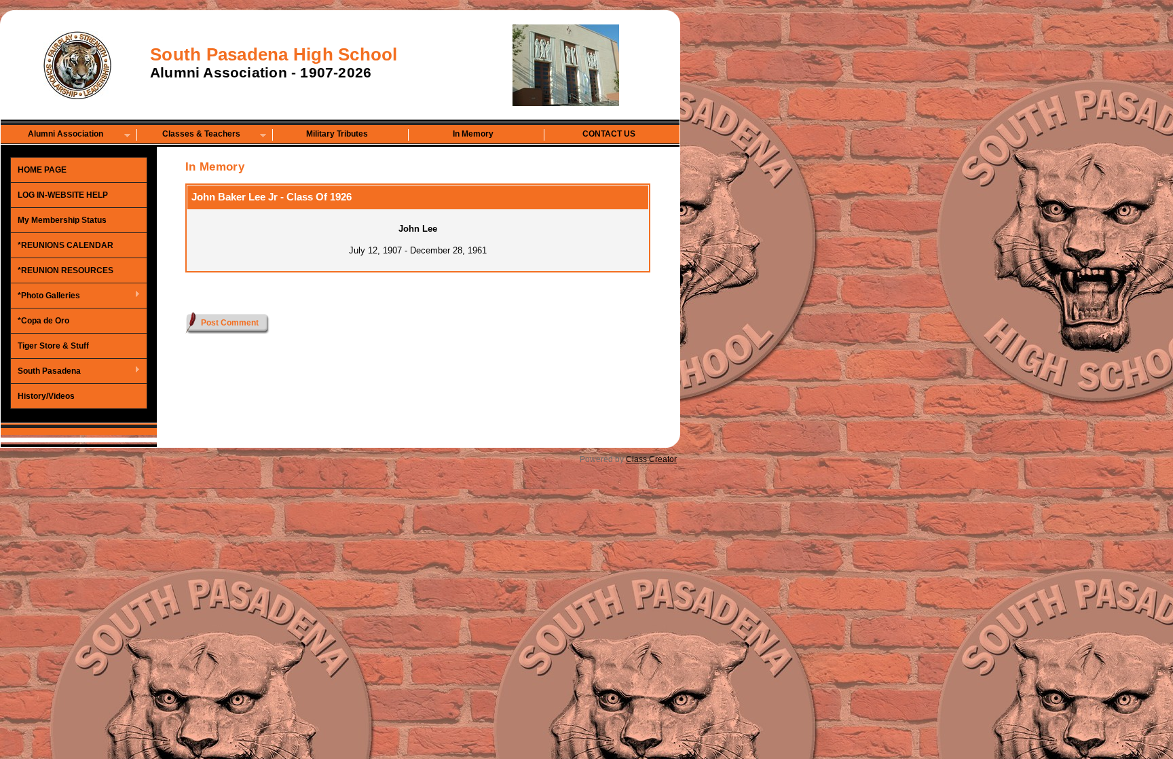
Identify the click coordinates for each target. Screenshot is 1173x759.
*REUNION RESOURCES (65, 270)
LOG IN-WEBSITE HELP (63, 195)
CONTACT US (608, 134)
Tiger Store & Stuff (53, 346)
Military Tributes (337, 134)
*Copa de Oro (43, 320)
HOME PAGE (42, 170)
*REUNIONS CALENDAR (65, 245)
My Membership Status (62, 220)
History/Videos (46, 396)
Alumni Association (52, 135)
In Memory (473, 134)
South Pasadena (46, 371)
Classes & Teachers (188, 135)
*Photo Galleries (45, 296)
